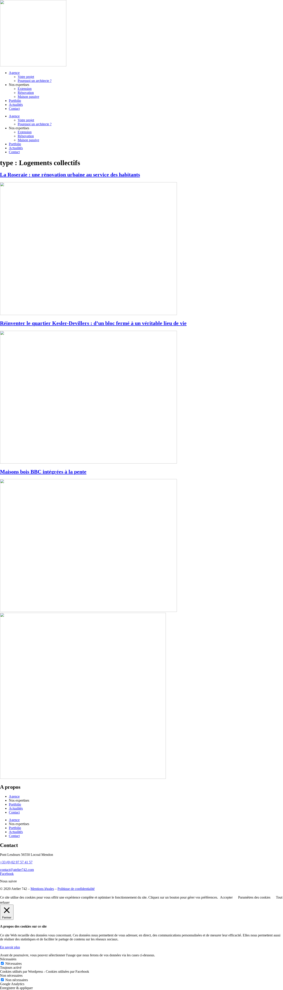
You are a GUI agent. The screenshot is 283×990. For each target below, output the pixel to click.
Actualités (16, 104)
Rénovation (26, 93)
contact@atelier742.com (17, 870)
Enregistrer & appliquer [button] (16, 988)
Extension (25, 89)
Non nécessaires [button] (11, 975)
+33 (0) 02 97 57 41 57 (16, 862)
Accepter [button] (226, 897)
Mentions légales (42, 889)
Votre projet (26, 77)
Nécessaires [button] (8, 959)
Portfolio (15, 100)
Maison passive (28, 97)
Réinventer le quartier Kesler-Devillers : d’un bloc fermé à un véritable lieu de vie (93, 323)
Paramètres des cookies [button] (254, 897)
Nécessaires (13, 963)
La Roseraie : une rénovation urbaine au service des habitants (70, 175)
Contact (14, 108)
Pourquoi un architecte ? (35, 81)
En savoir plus (10, 947)
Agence (14, 73)
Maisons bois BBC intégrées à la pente (43, 472)
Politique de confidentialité (76, 889)
